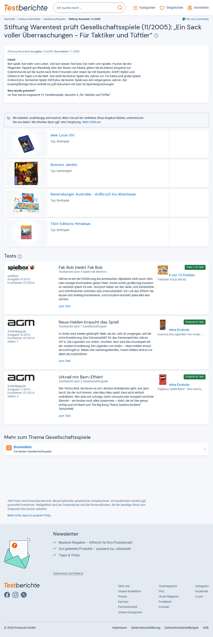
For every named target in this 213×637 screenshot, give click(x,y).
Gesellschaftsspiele (55, 19)
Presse (122, 596)
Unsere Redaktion (129, 591)
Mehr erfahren (91, 122)
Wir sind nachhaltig (198, 19)
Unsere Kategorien (130, 612)
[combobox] (84, 8)
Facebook (201, 591)
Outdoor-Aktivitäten (29, 19)
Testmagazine (168, 586)
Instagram (202, 586)
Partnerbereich (127, 607)
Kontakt (164, 607)
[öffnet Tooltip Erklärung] (156, 35)
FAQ (161, 591)
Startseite (9, 19)
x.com (199, 596)
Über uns (124, 586)
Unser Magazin (168, 596)
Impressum (119, 627)
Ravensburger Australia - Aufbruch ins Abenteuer (93, 194)
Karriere (123, 601)
